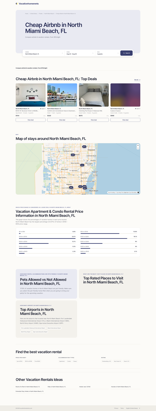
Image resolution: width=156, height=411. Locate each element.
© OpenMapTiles (119, 192)
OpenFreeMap (111, 192)
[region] (78, 168)
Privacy (116, 408)
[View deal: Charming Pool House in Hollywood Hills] (94, 95)
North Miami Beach (49, 13)
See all (137, 79)
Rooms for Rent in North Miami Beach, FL (28, 386)
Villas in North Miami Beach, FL (57, 386)
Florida (40, 13)
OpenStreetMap (133, 192)
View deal (31, 120)
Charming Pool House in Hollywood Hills (90, 111)
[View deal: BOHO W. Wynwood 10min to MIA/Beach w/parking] (31, 95)
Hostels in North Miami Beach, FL (121, 386)
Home (26, 13)
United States (33, 13)
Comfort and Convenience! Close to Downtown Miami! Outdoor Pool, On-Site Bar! (71, 111)
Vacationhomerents (29, 4)
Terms (122, 408)
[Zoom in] (138, 145)
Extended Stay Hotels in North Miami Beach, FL (30, 391)
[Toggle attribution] (138, 192)
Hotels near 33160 (84, 386)
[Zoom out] (138, 148)
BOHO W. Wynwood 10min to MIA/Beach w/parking (31, 111)
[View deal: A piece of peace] (125, 95)
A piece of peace (115, 111)
